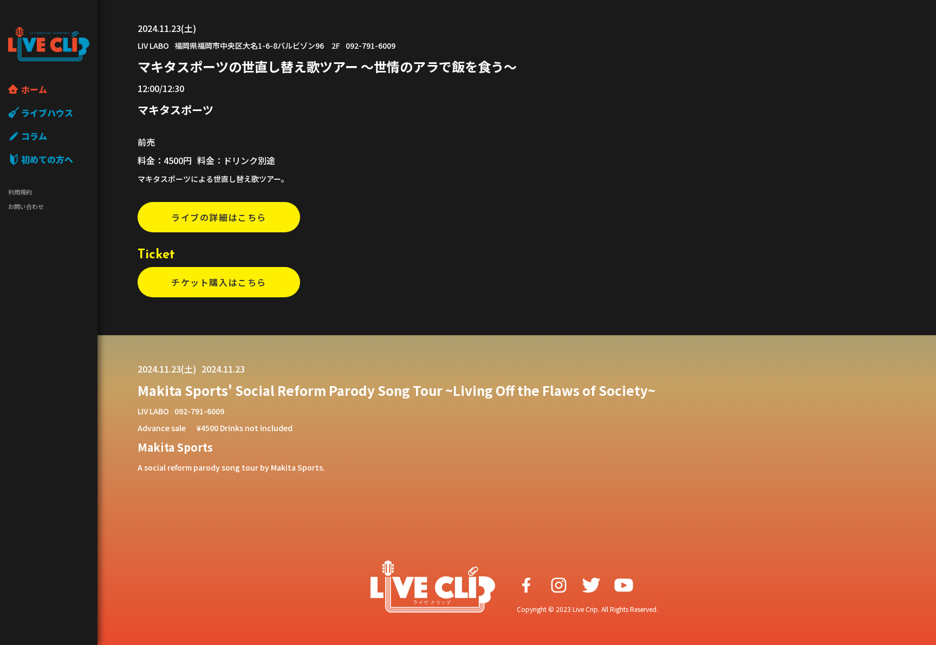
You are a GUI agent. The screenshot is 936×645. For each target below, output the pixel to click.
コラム (34, 135)
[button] (219, 217)
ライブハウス (47, 112)
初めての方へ (47, 159)
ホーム (34, 89)
